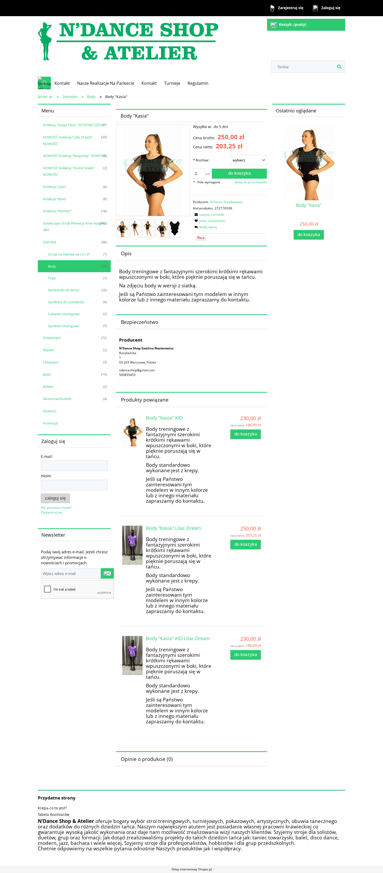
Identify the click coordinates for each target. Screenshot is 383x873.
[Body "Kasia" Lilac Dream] (132, 545)
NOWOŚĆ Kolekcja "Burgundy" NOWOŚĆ (74, 155)
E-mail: (47, 456)
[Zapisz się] (107, 573)
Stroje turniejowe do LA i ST (69, 254)
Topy (52, 278)
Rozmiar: (201, 160)
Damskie (49, 242)
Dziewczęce (51, 337)
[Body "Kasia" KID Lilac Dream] (132, 655)
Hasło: (46, 475)
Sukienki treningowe (63, 314)
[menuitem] (62, 83)
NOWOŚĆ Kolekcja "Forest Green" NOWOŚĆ (69, 171)
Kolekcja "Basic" (55, 199)
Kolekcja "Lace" (54, 186)
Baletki (48, 386)
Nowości (49, 411)
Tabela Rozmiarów (53, 814)
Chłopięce (50, 362)
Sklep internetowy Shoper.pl (191, 869)
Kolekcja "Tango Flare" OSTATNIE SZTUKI (74, 125)
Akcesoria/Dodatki (57, 398)
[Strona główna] (128, 39)
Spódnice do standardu (66, 302)
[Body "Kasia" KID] (132, 430)
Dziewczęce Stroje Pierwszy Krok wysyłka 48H (74, 226)
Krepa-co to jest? (52, 807)
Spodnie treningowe (63, 326)
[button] (208, 214)
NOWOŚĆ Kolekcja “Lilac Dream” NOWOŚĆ (68, 140)
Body (52, 266)
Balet (47, 374)
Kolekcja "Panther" (57, 211)
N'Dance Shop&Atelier (226, 202)
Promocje (50, 423)
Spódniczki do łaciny (63, 290)
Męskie (48, 350)
